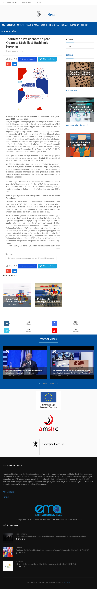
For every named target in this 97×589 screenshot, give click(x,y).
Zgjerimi (20, 25)
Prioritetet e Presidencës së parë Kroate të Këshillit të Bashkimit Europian (31, 258)
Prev (68, 74)
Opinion (84, 25)
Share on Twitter (49, 266)
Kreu (3, 25)
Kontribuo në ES (8, 31)
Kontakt (39, 2)
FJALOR (69, 55)
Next (92, 74)
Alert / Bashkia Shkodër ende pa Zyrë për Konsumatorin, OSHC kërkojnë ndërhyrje (73, 372)
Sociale (64, 25)
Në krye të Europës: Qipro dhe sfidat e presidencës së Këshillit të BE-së (46, 564)
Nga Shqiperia (32, 25)
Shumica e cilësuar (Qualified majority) (80, 73)
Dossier (44, 25)
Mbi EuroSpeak (27, 2)
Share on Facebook (28, 266)
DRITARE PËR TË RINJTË (77, 126)
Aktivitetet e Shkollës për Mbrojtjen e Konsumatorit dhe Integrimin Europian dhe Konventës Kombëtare (29, 372)
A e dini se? (71, 90)
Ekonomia (54, 25)
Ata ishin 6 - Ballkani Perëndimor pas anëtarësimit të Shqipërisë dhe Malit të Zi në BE (52, 550)
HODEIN (67, 582)
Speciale (11, 25)
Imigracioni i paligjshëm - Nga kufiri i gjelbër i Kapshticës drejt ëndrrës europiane (51, 536)
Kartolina (74, 25)
